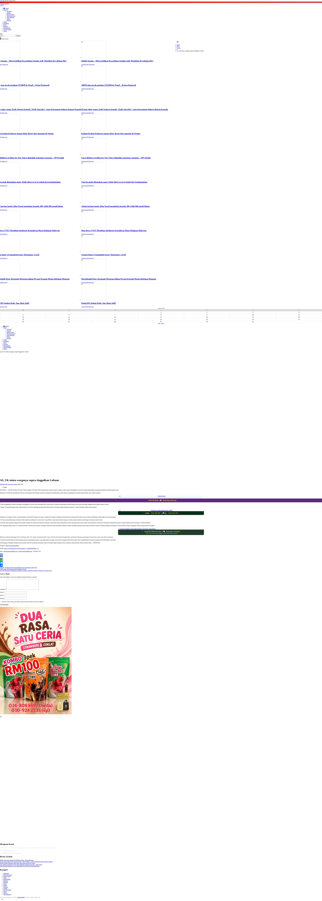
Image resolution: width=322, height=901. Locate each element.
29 (161, 321)
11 (299, 314)
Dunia (8, 19)
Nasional (9, 11)
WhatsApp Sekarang (169, 500)
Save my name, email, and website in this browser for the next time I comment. (23, 601)
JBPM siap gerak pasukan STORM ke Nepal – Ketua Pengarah (91, 85)
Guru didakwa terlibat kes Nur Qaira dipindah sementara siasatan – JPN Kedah (98, 158)
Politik (5, 22)
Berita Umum (10, 14)
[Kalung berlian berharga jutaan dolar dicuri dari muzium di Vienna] (76, 130)
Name (2, 592)
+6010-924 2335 (173, 513)
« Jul (159, 323)
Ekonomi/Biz (6, 28)
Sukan (5, 31)
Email (2, 595)
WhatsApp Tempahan (173, 531)
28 (115, 321)
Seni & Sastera (7, 29)
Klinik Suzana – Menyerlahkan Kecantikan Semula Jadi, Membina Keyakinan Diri (100, 61)
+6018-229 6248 (153, 500)
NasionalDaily (21, 897)
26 (23, 321)
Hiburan (9, 20)
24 (253, 319)
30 (207, 321)
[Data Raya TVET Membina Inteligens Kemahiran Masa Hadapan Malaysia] (76, 227)
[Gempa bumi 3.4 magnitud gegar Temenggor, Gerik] (76, 251)
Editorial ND (3, 484)
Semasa (9, 13)
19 (23, 319)
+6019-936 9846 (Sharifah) (153, 531)
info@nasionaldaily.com (10, 850)
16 (207, 317)
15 (161, 317)
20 (69, 319)
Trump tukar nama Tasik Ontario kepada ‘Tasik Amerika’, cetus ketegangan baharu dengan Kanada (107, 109)
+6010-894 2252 (6, 853)
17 (253, 317)
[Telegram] (161, 563)
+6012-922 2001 (16, 853)
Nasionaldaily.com (19, 567)
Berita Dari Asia (11, 16)
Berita (5, 10)
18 (299, 317)
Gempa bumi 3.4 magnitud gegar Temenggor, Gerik (86, 255)
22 (161, 319)
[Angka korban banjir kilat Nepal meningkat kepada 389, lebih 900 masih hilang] (76, 202)
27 (69, 321)
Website (2, 598)
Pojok (4, 25)
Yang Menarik (10, 17)
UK (36, 567)
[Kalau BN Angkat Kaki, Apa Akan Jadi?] (76, 299)
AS (5, 567)
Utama (7, 8)
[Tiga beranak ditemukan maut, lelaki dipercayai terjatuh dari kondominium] (76, 178)
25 (299, 319)
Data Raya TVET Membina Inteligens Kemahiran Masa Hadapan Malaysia (96, 230)
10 (253, 314)
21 (115, 319)
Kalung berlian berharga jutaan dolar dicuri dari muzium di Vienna (93, 133)
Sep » (162, 323)
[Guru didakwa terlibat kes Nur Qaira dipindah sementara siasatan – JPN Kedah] (76, 154)
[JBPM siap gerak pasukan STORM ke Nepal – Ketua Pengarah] (76, 81)
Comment (3, 589)
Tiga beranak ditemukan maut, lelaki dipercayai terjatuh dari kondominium (97, 182)
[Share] (161, 565)
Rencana (5, 26)
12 (23, 317)
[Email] (161, 557)
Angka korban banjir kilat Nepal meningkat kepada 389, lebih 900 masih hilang (98, 206)
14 (115, 317)
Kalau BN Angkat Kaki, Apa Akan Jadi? (81, 303)
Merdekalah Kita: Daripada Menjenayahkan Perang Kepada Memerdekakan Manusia (101, 279)
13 (69, 317)
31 (253, 321)
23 (207, 319)
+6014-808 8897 (156, 513)
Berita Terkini (10, 567)
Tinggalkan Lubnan (29, 567)
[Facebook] (161, 554)
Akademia (6, 23)
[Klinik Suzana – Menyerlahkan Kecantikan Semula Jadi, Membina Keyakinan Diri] (76, 57)
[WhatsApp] (161, 560)
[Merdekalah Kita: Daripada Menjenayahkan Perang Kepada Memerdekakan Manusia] (76, 275)
